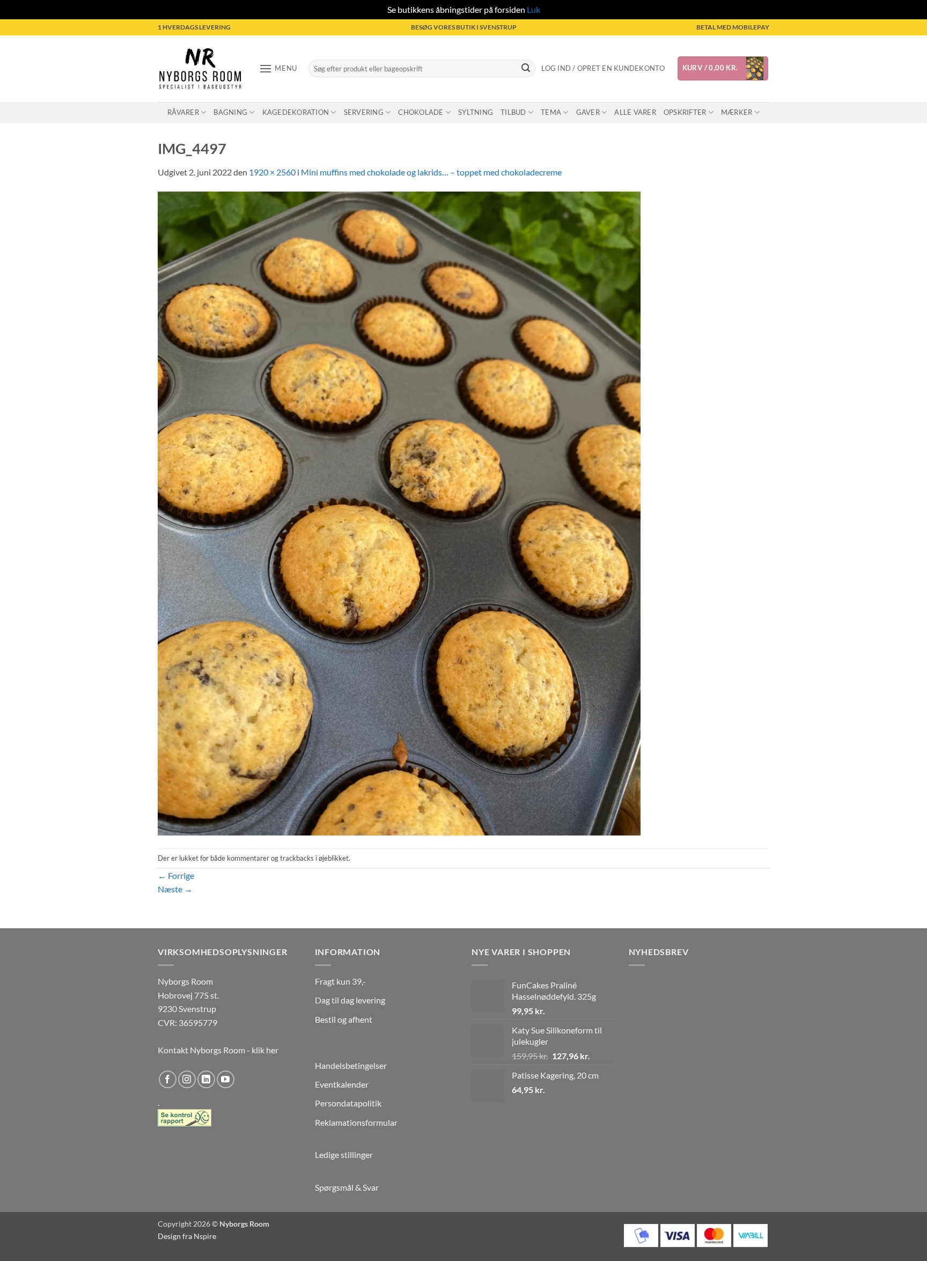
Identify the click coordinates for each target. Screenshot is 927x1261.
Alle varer (635, 112)
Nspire (205, 1236)
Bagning (230, 112)
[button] (278, 68)
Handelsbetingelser (351, 1065)
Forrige (176, 875)
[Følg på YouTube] (225, 1079)
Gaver (588, 112)
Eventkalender (342, 1084)
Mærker (737, 112)
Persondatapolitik (348, 1103)
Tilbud (513, 112)
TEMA (551, 112)
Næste (175, 889)
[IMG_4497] (399, 512)
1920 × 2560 (272, 172)
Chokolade (420, 112)
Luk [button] (533, 9)
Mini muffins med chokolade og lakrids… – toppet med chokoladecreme (431, 172)
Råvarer (183, 112)
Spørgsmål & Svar (347, 1187)
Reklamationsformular (356, 1122)
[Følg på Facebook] (167, 1079)
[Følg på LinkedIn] (206, 1079)
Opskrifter (685, 112)
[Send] (526, 69)
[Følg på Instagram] (187, 1079)
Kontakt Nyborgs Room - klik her (218, 1050)
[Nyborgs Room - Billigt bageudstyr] (200, 68)
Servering (364, 112)
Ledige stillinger (344, 1154)
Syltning (475, 112)
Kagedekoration (295, 112)
